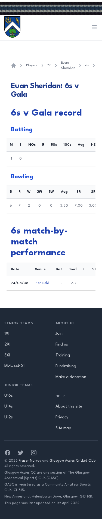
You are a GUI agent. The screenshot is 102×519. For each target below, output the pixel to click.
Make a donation (70, 377)
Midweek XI (14, 366)
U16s (8, 396)
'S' (49, 65)
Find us (61, 345)
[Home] (13, 65)
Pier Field (42, 283)
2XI (7, 345)
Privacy (61, 417)
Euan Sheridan (68, 65)
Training (62, 355)
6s (87, 65)
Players (32, 65)
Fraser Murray (30, 460)
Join (59, 334)
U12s (8, 417)
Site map (63, 428)
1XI (6, 334)
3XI (7, 355)
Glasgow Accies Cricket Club (72, 460)
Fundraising (65, 366)
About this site (68, 407)
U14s (8, 407)
